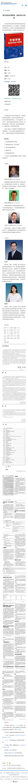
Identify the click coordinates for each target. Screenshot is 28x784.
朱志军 (6, 261)
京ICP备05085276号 (14, 774)
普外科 (23, 270)
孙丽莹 (6, 303)
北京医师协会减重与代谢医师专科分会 (16, 768)
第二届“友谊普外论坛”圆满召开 (14, 765)
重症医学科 (17, 308)
